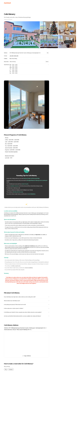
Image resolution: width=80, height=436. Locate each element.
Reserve (47, 61)
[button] (48, 64)
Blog (6, 369)
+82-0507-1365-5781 (14, 55)
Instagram (11, 369)
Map (47, 52)
